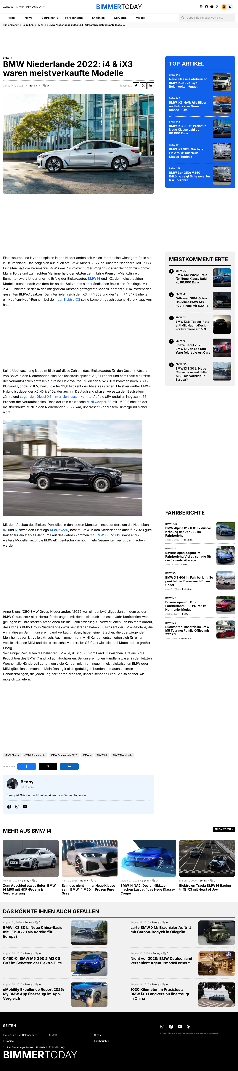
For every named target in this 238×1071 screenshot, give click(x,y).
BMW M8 (181, 294)
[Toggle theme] (227, 7)
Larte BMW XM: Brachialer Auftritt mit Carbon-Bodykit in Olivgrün (161, 929)
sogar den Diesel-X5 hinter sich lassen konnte (55, 397)
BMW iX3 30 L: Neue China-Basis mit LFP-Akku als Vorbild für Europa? (191, 374)
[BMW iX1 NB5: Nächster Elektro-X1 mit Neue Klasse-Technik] (222, 152)
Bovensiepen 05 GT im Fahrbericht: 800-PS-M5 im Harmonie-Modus (186, 605)
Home (11, 17)
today (119, 6)
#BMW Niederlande (122, 755)
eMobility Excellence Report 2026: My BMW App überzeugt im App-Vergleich (33, 994)
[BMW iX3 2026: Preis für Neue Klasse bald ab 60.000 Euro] (222, 128)
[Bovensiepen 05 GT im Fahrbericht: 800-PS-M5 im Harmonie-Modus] (225, 605)
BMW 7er (181, 340)
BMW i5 (101, 535)
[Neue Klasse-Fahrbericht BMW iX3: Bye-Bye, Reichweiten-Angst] (222, 82)
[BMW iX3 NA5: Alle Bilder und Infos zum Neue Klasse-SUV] (222, 105)
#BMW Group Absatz (34, 755)
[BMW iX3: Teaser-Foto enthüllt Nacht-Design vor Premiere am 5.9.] (222, 324)
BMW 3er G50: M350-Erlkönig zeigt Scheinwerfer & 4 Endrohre (189, 176)
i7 (16, 530)
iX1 (5, 530)
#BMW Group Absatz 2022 (64, 755)
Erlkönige (98, 17)
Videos (140, 17)
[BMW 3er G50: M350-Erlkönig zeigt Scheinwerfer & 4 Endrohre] (222, 175)
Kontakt (53, 1035)
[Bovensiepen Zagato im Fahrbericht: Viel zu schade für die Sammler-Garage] (225, 555)
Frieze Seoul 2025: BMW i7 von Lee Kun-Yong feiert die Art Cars (193, 348)
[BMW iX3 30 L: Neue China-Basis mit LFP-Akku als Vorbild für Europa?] (222, 371)
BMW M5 (170, 598)
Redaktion (187, 539)
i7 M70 (136, 535)
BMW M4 (170, 548)
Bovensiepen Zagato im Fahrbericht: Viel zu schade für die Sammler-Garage (188, 556)
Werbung (8, 7)
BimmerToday (11, 24)
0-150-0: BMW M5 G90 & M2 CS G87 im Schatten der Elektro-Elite (32, 960)
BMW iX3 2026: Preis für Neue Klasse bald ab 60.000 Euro (187, 129)
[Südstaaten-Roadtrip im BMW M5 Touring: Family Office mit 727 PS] (225, 630)
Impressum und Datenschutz (20, 1035)
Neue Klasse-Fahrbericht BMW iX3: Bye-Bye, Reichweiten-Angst (188, 82)
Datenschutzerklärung (50, 1047)
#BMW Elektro (12, 755)
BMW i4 (41, 24)
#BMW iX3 (102, 755)
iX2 (117, 535)
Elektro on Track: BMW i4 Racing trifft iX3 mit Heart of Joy (205, 887)
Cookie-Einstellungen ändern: (18, 1047)
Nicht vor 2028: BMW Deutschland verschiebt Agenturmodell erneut (161, 960)
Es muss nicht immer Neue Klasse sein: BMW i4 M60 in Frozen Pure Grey (88, 889)
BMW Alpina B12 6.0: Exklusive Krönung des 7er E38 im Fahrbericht (188, 531)
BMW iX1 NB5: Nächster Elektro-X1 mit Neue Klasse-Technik (187, 153)
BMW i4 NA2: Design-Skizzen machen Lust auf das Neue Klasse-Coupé (147, 889)
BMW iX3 (174, 74)
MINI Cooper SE (99, 402)
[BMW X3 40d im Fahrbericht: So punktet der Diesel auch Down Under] (225, 580)
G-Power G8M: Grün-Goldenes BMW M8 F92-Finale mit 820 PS (192, 302)
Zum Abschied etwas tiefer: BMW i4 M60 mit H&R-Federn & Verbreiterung (29, 889)
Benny (33, 85)
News (28, 17)
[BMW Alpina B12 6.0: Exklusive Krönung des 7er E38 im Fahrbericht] (225, 531)
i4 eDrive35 (59, 530)
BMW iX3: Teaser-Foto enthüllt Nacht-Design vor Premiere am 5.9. (192, 325)
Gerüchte (120, 17)
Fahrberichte (74, 17)
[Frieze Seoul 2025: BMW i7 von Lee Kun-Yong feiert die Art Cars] (222, 348)
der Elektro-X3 (68, 299)
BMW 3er (175, 168)
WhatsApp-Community (32, 7)
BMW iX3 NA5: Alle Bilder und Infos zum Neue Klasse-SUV (188, 106)
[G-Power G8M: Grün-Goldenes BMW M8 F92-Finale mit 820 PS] (222, 301)
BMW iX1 (174, 144)
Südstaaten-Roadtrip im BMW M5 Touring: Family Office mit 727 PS (187, 630)
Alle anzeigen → (224, 829)
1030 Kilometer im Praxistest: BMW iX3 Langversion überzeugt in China (160, 994)
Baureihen (48, 17)
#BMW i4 (87, 755)
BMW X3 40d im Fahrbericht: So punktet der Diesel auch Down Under (189, 581)
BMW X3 (170, 573)
